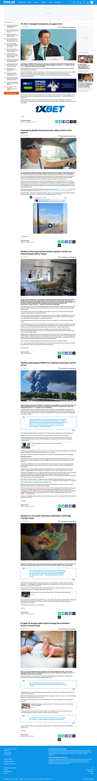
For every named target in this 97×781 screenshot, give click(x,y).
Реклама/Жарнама (9, 761)
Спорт (50, 2)
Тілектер (5, 769)
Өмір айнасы (22, 2)
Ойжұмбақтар (90, 771)
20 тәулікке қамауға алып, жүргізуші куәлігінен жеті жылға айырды (55, 190)
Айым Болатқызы (24, 504)
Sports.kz (23, 66)
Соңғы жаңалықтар (11, 93)
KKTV (74, 672)
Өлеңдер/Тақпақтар (8, 771)
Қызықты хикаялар (39, 778)
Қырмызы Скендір (25, 240)
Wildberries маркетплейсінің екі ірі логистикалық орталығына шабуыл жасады (48, 480)
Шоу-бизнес (58, 2)
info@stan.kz (7, 750)
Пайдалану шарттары (10, 764)
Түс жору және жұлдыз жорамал (10, 767)
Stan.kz (63, 65)
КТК (39, 304)
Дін (92, 767)
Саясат (36, 2)
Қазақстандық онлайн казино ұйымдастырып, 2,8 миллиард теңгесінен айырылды (51, 592)
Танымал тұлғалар (89, 769)
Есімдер (5, 773)
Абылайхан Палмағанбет (26, 120)
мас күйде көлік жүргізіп (63, 189)
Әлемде (43, 2)
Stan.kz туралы (8, 759)
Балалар (91, 773)
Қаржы (29, 2)
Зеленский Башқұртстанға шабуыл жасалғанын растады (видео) (46, 443)
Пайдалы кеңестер (48, 778)
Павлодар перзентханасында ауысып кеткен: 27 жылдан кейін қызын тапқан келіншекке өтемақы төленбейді (52, 704)
